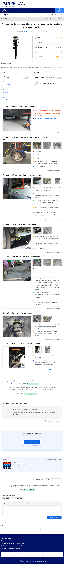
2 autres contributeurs (55, 459)
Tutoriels (4, 11)
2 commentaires (55, 370)
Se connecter (59, 14)
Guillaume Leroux (28, 31)
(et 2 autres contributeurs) (40, 31)
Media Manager (18, 498)
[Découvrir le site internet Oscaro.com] (20, 6)
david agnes (13, 393)
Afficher (26, 77)
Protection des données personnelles (12, 546)
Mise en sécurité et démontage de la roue (45, 118)
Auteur (5, 459)
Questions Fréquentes (7, 541)
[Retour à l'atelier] (9, 6)
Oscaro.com (32, 561)
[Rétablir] (30, 503)
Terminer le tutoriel (32, 442)
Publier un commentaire (54, 517)
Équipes (20, 14)
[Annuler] (27, 503)
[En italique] (8, 503)
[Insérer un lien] (14, 503)
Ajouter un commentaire (53, 133)
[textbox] (32, 510)
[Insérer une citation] (22, 503)
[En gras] (4, 503)
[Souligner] (18, 503)
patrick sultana (11, 489)
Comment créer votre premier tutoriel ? (13, 543)
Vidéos (59, 11)
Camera (7, 498)
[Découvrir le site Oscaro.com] (21, 561)
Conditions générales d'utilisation (11, 548)
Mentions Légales (6, 538)
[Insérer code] (11, 503)
